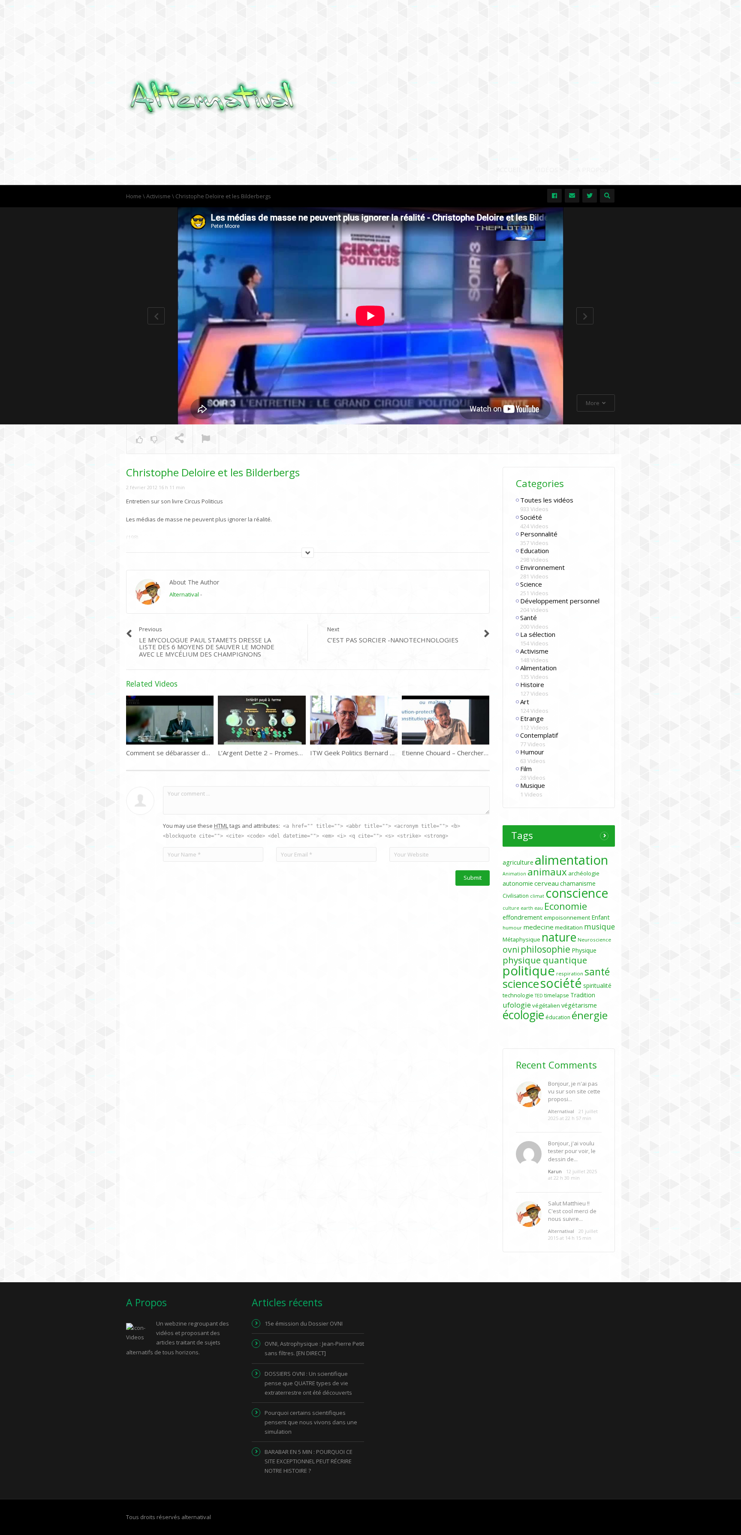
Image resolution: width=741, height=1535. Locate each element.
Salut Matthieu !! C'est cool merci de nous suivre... (572, 1211)
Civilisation (516, 895)
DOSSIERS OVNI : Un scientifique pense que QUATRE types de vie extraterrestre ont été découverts (308, 1383)
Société (531, 517)
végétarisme (579, 1005)
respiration (569, 973)
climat (537, 896)
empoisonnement (567, 917)
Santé (528, 617)
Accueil (509, 169)
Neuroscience (594, 939)
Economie (565, 905)
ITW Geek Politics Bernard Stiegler (361, 752)
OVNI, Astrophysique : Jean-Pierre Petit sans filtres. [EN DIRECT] (314, 1348)
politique (529, 970)
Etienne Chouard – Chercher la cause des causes (473, 752)
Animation (514, 874)
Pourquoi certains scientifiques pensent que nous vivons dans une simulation (311, 1422)
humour (512, 927)
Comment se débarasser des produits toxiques (196, 752)
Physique (584, 950)
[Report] (206, 439)
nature (559, 937)
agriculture (518, 862)
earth (527, 908)
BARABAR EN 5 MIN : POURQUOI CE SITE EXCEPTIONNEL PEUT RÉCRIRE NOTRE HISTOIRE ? (308, 1461)
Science (531, 584)
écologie (523, 1015)
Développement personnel (559, 600)
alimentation (571, 860)
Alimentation (538, 667)
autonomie (518, 883)
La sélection (537, 634)
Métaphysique (521, 939)
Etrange (532, 718)
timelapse (556, 995)
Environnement (542, 567)
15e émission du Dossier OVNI (304, 1323)
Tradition (582, 995)
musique (599, 927)
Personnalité (538, 534)
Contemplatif (539, 735)
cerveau (546, 883)
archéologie (583, 873)
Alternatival (184, 594)
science (521, 983)
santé (597, 971)
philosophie (545, 949)
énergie (590, 1015)
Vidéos (547, 169)
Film (526, 768)
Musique (532, 785)
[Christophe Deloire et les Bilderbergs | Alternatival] (212, 96)
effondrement (522, 917)
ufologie (517, 1005)
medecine (538, 927)
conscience (576, 893)
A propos (592, 169)
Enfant (600, 917)
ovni (511, 949)
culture (511, 908)
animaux (547, 871)
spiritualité (597, 985)
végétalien (546, 1005)
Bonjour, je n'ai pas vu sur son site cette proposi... (574, 1091)
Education (534, 550)
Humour (532, 752)
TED (539, 996)
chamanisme (578, 883)
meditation (569, 927)
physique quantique (545, 960)
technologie (518, 995)
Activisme (534, 651)
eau (538, 908)
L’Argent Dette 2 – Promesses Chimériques (282, 752)
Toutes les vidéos (546, 500)
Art (524, 701)
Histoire (532, 684)
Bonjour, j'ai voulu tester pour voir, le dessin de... (572, 1151)
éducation (557, 1017)
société (561, 983)
